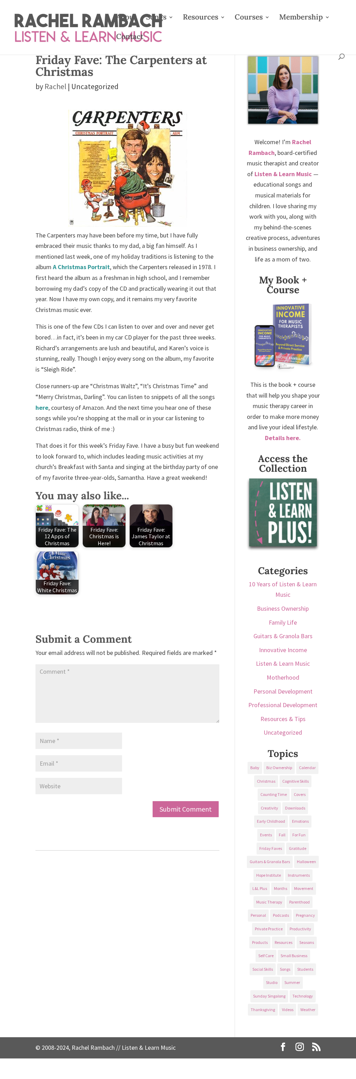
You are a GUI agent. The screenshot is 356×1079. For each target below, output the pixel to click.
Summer (292, 982)
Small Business (294, 955)
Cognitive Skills (295, 781)
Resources (200, 18)
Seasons (306, 942)
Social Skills (262, 969)
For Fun (299, 834)
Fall (282, 834)
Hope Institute (268, 875)
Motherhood (283, 677)
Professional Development (282, 705)
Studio (271, 982)
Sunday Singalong (269, 996)
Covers (300, 794)
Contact (129, 37)
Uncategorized (283, 732)
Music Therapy (269, 902)
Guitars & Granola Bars (283, 636)
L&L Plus (259, 888)
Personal (258, 915)
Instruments (299, 875)
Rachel (55, 86)
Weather (307, 1009)
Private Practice (269, 928)
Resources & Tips (283, 719)
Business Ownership (283, 608)
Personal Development (283, 691)
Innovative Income (283, 650)
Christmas (266, 781)
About (126, 18)
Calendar (307, 767)
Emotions (300, 821)
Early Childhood (271, 821)
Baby (254, 767)
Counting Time (273, 794)
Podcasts (281, 915)
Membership (301, 18)
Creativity (269, 808)
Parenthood (299, 902)
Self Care (266, 955)
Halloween (306, 861)
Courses (249, 18)
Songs (156, 18)
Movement (303, 888)
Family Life (283, 622)
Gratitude (297, 848)
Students (305, 969)
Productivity (300, 928)
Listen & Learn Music (283, 663)
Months (280, 888)
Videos (287, 1009)
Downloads (295, 808)
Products (260, 942)
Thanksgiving (263, 1009)
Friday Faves (270, 848)
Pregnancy (305, 915)
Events (266, 834)
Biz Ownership (279, 767)
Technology (302, 996)
